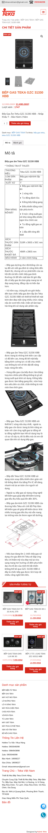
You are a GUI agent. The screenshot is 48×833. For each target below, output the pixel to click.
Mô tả (7, 143)
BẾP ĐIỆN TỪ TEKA (9, 690)
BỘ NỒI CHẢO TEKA (9, 733)
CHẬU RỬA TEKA (8, 712)
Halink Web (42, 832)
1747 (17, 107)
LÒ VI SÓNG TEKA (9, 704)
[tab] (7, 142)
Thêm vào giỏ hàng (20, 123)
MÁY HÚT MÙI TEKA (9, 697)
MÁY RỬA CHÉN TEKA (10, 708)
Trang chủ (6, 20)
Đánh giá (17, 143)
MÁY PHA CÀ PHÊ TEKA (11, 726)
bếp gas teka (39, 133)
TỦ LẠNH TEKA (7, 719)
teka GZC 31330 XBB (11, 135)
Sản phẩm (15, 20)
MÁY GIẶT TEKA (8, 722)
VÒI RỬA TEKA (7, 715)
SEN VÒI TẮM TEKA (9, 730)
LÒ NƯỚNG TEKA (8, 701)
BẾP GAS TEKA (27, 20)
